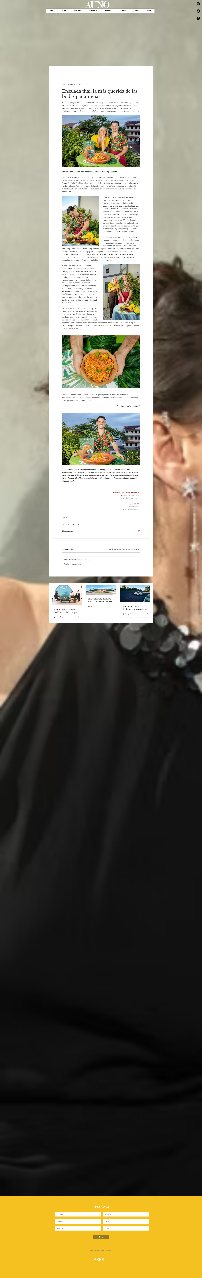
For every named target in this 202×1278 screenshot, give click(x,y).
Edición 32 (66, 517)
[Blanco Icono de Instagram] (103, 1259)
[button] (148, 67)
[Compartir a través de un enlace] (79, 525)
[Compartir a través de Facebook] (63, 525)
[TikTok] (198, 11)
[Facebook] (198, 18)
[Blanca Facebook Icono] (95, 1259)
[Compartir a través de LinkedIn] (73, 525)
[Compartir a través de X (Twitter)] (68, 525)
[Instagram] (198, 3)
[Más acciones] (138, 85)
